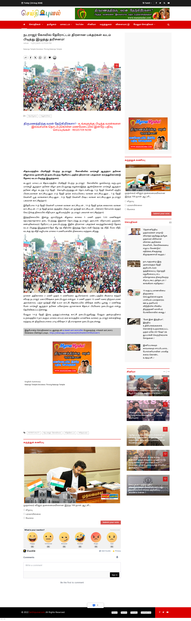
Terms (124, 612)
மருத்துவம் (106, 24)
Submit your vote (111, 522)
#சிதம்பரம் (83, 433)
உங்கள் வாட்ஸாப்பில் (72, 330)
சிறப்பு (29, 510)
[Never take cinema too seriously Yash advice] (148, 410)
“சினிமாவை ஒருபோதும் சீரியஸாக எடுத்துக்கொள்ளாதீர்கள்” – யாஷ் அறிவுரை (146, 415)
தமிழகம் (51, 24)
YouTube (80, 24)
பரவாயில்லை (33, 514)
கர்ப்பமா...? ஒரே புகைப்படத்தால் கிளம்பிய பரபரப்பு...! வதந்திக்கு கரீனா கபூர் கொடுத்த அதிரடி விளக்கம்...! (148, 390)
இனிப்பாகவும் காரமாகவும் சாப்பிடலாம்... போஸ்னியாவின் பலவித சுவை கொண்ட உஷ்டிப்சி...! (155, 351)
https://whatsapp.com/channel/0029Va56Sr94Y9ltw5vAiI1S (75, 333)
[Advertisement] (72, 150)
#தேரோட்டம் (70, 433)
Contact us (146, 612)
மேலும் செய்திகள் (143, 24)
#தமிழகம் (32, 116)
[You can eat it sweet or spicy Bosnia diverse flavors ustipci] (133, 347)
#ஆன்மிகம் (45, 116)
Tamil (147, 3)
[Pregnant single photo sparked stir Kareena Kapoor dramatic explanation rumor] (148, 385)
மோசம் (30, 518)
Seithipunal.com (37, 612)
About (114, 612)
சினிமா (91, 24)
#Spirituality (33, 433)
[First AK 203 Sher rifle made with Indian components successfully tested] (133, 321)
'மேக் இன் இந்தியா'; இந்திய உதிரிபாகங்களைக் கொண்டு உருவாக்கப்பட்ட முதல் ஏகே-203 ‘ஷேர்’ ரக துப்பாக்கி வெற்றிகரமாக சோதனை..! (155, 329)
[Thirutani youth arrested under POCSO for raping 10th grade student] (133, 292)
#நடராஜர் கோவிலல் (52, 433)
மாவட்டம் (65, 24)
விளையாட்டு (123, 24)
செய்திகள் (35, 24)
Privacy (133, 612)
